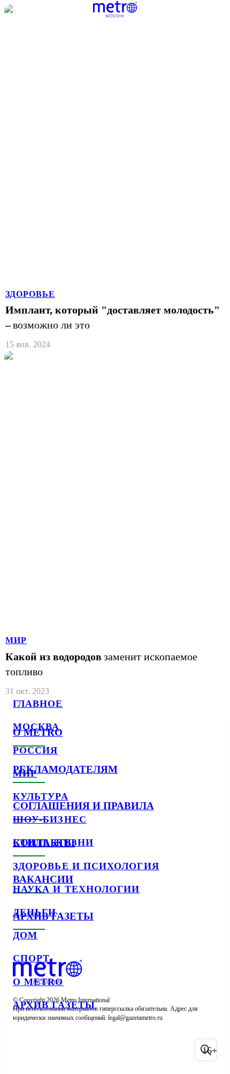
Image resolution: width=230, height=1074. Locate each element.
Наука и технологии (76, 889)
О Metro (38, 981)
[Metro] (115, 9)
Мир (25, 773)
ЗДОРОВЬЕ (30, 294)
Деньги (34, 912)
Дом (25, 935)
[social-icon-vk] (23, 1050)
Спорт (31, 958)
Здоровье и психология (86, 866)
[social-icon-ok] (79, 1050)
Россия (35, 750)
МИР (16, 640)
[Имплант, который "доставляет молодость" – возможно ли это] (115, 177)
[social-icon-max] (107, 1050)
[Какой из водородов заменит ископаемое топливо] (115, 524)
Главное (38, 703)
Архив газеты (54, 1005)
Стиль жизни (53, 842)
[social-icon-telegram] (51, 1050)
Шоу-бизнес (50, 819)
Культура (40, 796)
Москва (36, 726)
